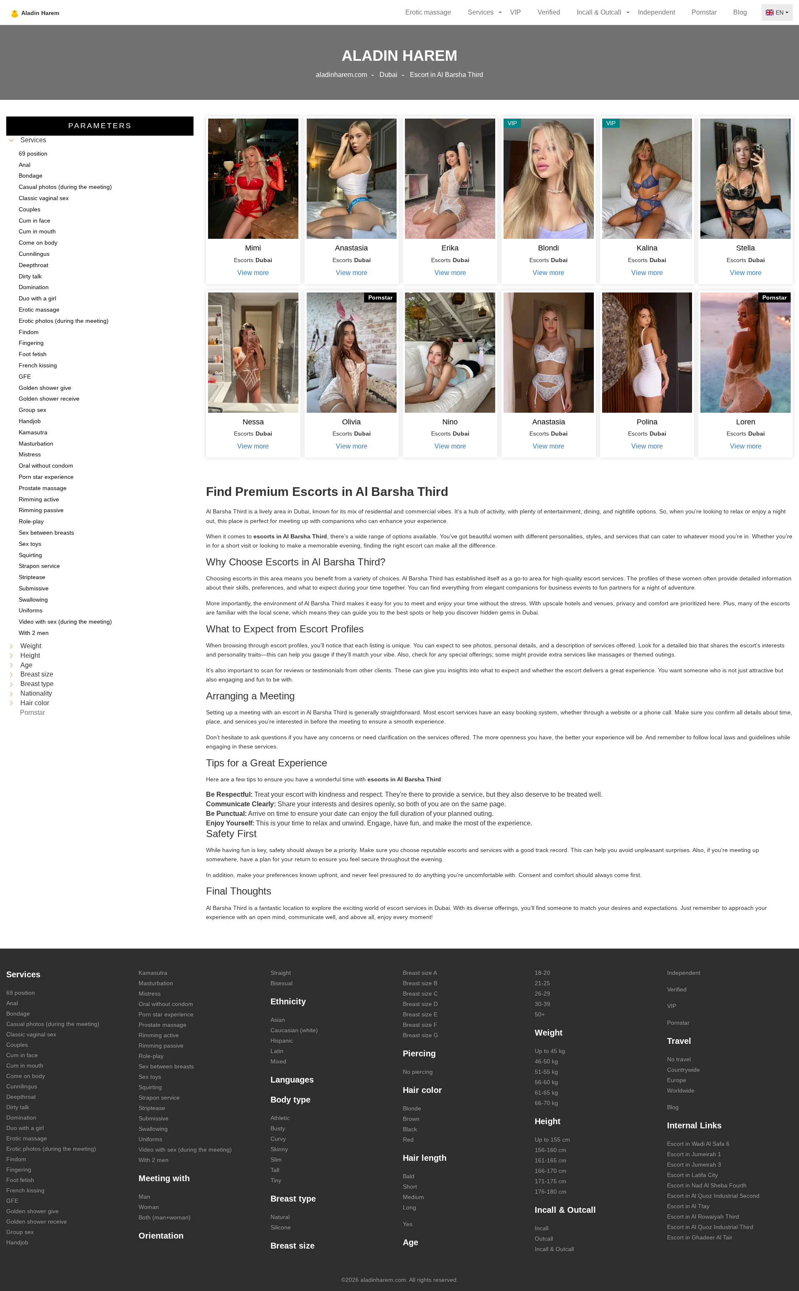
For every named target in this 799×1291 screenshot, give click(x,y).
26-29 (542, 993)
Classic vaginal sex (31, 1034)
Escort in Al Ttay (688, 1206)
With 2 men (154, 1160)
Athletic (280, 1118)
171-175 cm (550, 1181)
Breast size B (420, 983)
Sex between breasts (166, 1066)
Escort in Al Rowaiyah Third (703, 1216)
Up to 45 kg (550, 1051)
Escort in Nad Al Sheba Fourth (707, 1185)
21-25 (542, 983)
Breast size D (420, 1004)
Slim (276, 1159)
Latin (276, 1051)
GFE (12, 1200)
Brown (411, 1118)
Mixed (278, 1061)
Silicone (280, 1227)
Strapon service (159, 1097)
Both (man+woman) (165, 1217)
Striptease (152, 1108)
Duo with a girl (25, 1128)
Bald (408, 1176)
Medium (413, 1197)
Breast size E (420, 1014)
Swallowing (153, 1128)
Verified (549, 12)
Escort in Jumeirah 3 (694, 1164)
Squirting (150, 1087)
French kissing (25, 1190)
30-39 (542, 1004)
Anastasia (351, 248)
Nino (450, 422)
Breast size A (420, 972)
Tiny (275, 1180)
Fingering (18, 1169)
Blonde (412, 1108)
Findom (16, 1159)
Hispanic (281, 1040)
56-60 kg (546, 1082)
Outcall (544, 1238)
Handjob (17, 1242)
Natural (280, 1217)
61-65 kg (546, 1092)
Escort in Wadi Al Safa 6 (698, 1143)
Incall (541, 1228)
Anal (12, 1003)
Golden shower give (32, 1211)
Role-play (151, 1056)
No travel (679, 1059)
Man (144, 1196)
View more (253, 272)
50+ (540, 1014)
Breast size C (420, 993)
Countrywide (683, 1069)
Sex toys (150, 1076)
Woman (149, 1207)
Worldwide (681, 1090)
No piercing (418, 1071)
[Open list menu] (11, 646)
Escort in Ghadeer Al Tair (699, 1237)
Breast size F (420, 1024)
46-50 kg (546, 1061)
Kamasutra (153, 972)
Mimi (253, 248)
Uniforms (150, 1139)
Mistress (150, 993)
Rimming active (159, 1035)
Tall (274, 1170)
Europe (676, 1080)
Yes (407, 1224)
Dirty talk (17, 1107)
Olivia (351, 422)
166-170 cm (550, 1170)
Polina (647, 422)
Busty (277, 1128)
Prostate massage (162, 1024)
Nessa (253, 422)
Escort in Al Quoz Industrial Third (710, 1227)
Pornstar (704, 12)
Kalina (647, 248)
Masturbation (156, 983)
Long (409, 1207)
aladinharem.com (341, 74)
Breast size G (420, 1035)
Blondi (548, 248)
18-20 (542, 972)
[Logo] (55, 12)
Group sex (20, 1232)
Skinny (279, 1149)
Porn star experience (166, 1014)
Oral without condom (166, 1004)
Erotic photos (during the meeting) (51, 1148)
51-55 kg (546, 1071)
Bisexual (281, 983)
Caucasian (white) (294, 1030)
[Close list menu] (11, 140)
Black (410, 1129)
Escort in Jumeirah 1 (694, 1154)
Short (410, 1186)
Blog (740, 12)
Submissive (154, 1118)
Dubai (388, 74)
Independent (656, 12)
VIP (515, 12)
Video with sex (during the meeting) (185, 1149)
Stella (745, 248)
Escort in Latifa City (692, 1175)
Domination (21, 1117)
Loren (745, 422)
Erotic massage (428, 12)
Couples (17, 1044)
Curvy (278, 1138)
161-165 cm (550, 1160)
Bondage (18, 1013)
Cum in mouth (24, 1065)
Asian (277, 1019)
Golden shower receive (36, 1221)
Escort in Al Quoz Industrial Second (713, 1195)
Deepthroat (21, 1096)
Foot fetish (20, 1180)
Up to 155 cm (552, 1139)
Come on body (25, 1076)
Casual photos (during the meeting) (52, 1024)
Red (408, 1139)
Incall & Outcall (554, 1249)
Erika (450, 248)
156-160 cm (550, 1150)
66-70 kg (546, 1103)
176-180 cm (550, 1191)
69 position (20, 992)
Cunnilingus (21, 1086)
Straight (280, 972)
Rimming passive (161, 1045)
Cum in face (22, 1055)
